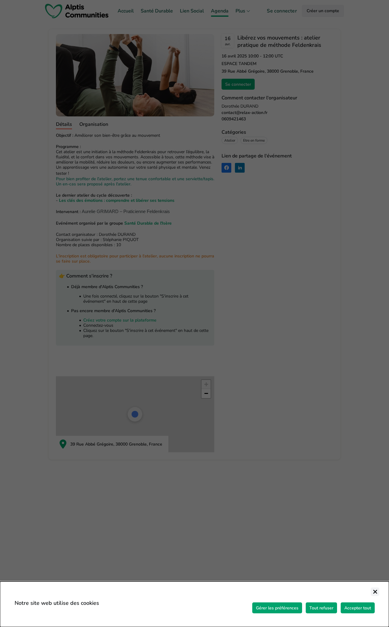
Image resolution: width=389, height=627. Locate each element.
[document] (194, 604)
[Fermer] (375, 591)
